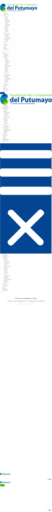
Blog (2, 291)
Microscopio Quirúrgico (7, 34)
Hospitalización (5, 67)
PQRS (4, 46)
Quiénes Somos (4, 11)
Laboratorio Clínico (7, 77)
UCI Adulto (5, 270)
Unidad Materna (6, 31)
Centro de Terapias (7, 21)
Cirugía (5, 32)
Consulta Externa (7, 22)
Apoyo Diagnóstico (6, 76)
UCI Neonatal (5, 122)
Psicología (6, 23)
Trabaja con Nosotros (5, 140)
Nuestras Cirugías (7, 33)
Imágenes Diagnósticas (6, 280)
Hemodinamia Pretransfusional (8, 279)
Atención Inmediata (6, 57)
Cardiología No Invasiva (7, 112)
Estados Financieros (2, 490)
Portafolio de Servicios (6, 55)
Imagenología (6, 41)
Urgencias (5, 259)
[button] (25, 198)
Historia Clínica (26, 0)
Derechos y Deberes (6, 84)
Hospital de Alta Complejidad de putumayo (26, 93)
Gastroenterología (7, 66)
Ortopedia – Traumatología (8, 24)
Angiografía (6, 40)
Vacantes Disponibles (5, 48)
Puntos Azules (4, 47)
